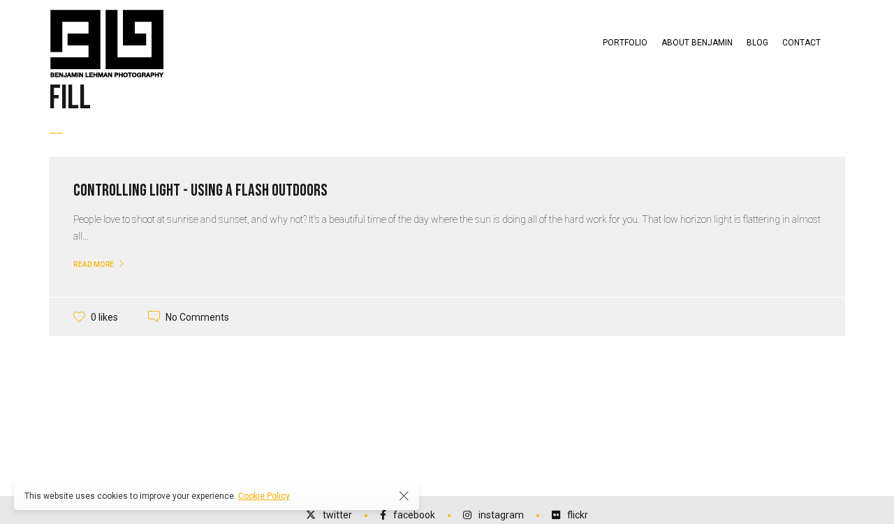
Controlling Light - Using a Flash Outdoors (200, 190)
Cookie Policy (264, 496)
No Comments (197, 316)
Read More (94, 264)
